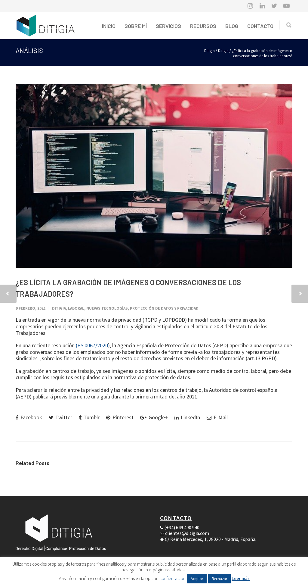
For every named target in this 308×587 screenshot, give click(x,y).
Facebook (30, 417)
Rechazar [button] (219, 578)
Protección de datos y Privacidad (164, 308)
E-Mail (220, 417)
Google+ (157, 417)
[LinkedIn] (262, 6)
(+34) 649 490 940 (181, 527)
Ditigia (223, 50)
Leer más (241, 578)
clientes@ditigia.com (187, 533)
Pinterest (122, 417)
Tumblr (91, 417)
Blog (231, 26)
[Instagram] (250, 6)
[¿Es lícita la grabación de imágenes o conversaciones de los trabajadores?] (154, 176)
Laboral (76, 308)
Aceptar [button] (197, 578)
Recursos (203, 26)
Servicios (168, 26)
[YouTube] (286, 6)
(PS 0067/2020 (92, 345)
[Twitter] (274, 6)
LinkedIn (190, 417)
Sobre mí (136, 26)
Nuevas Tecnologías (107, 308)
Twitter (63, 417)
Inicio (109, 26)
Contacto (260, 26)
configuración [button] (172, 578)
